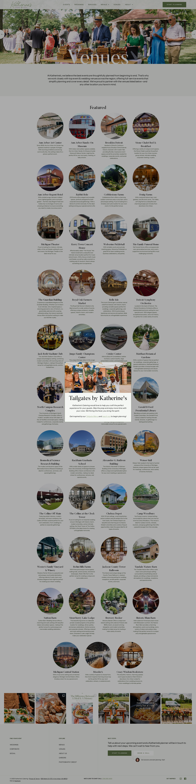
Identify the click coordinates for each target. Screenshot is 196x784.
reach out (106, 416)
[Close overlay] (129, 364)
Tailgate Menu (92, 416)
